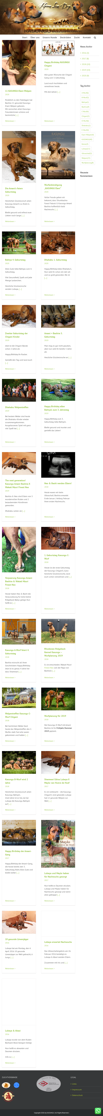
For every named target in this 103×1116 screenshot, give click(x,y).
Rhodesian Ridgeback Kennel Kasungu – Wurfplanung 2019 (54, 652)
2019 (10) (86, 70)
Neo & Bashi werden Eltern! (57, 483)
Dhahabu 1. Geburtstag (55, 259)
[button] (95, 37)
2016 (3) (85, 53)
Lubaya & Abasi (13, 1030)
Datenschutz (77, 1095)
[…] (17, 115)
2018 (46, 487)
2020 (7, 94)
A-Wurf (85, 93)
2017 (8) (85, 58)
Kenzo (85, 144)
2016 (7, 943)
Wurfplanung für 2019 (55, 715)
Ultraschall (87, 153)
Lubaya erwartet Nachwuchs (58, 942)
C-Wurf (85, 111)
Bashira (85, 107)
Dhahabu (86, 125)
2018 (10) (86, 64)
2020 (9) (85, 75)
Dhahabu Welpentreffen (16, 407)
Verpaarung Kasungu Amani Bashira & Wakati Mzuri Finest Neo (18, 581)
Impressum (77, 1089)
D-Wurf (85, 121)
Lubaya (86, 148)
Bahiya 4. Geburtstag (15, 259)
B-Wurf (85, 97)
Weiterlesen (9, 121)
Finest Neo (49, 667)
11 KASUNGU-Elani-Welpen (18, 90)
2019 (7, 340)
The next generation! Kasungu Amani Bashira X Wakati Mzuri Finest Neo (17, 484)
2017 (46, 786)
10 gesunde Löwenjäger (16, 939)
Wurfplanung (88, 162)
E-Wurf (85, 130)
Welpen (86, 158)
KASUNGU (87, 139)
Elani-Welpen (88, 134)
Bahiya (85, 102)
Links (74, 1084)
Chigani (86, 116)
